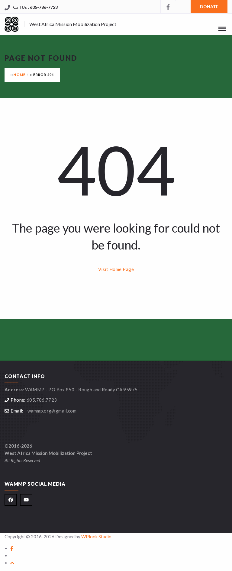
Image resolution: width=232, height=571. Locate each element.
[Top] (12, 563)
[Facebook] (168, 6)
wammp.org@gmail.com (51, 410)
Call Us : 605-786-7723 (35, 7)
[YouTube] (183, 0)
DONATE (209, 6)
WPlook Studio (96, 536)
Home (19, 75)
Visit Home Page (116, 269)
